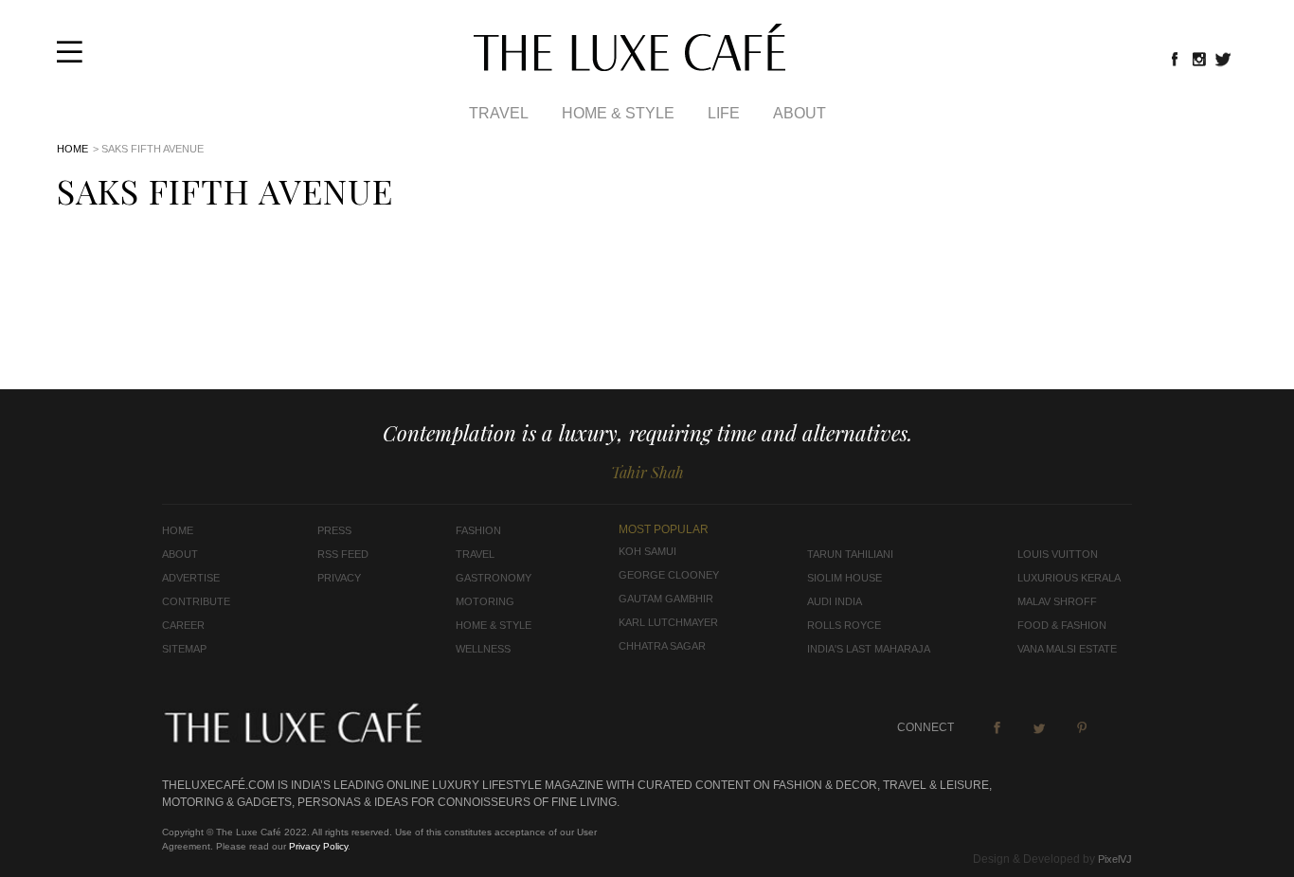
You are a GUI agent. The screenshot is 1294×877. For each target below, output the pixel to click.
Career (183, 625)
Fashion (478, 530)
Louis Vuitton (1057, 554)
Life (724, 113)
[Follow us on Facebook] (1174, 58)
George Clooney (669, 575)
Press (334, 530)
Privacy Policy (318, 846)
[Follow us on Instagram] (1199, 58)
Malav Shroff (1057, 601)
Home (72, 148)
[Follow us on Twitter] (1223, 58)
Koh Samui (647, 551)
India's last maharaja (868, 648)
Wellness (483, 648)
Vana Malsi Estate (1067, 648)
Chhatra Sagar (662, 646)
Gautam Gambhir (666, 598)
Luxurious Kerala (1069, 577)
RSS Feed (342, 554)
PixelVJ (1115, 859)
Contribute (196, 601)
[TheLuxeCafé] (629, 65)
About (799, 113)
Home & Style (618, 113)
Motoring (485, 601)
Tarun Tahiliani (850, 554)
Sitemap (184, 648)
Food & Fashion (1061, 625)
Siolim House (844, 577)
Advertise (191, 577)
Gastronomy (493, 577)
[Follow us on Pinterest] (1081, 727)
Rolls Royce (844, 625)
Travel (499, 113)
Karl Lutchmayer (668, 622)
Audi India (834, 601)
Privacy (339, 577)
